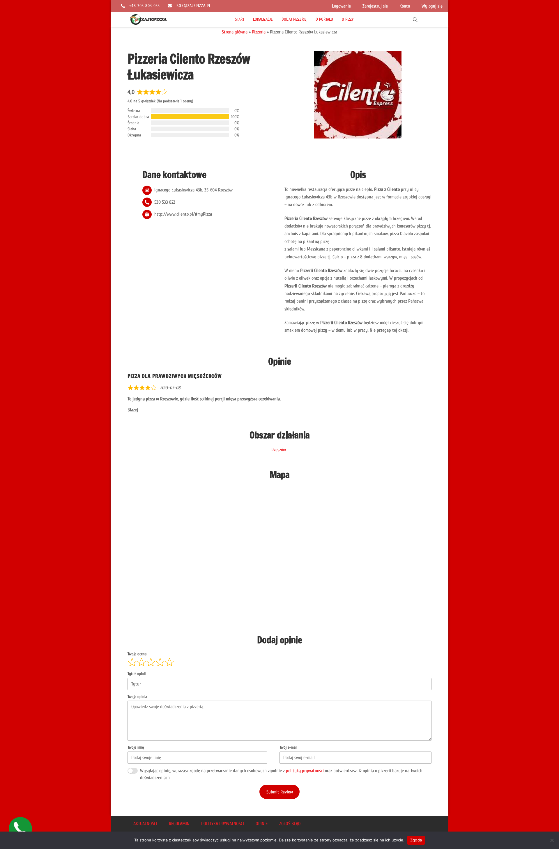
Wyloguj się (432, 6)
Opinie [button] (262, 823)
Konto (404, 6)
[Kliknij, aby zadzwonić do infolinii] (20, 828)
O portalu (324, 19)
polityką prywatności (305, 770)
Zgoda (416, 840)
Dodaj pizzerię (294, 19)
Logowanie (341, 6)
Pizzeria (259, 32)
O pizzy (348, 19)
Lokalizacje (263, 19)
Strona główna (234, 32)
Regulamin (179, 823)
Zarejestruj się (375, 6)
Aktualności (145, 823)
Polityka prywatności (222, 823)
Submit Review (279, 792)
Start (239, 19)
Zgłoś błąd (289, 823)
